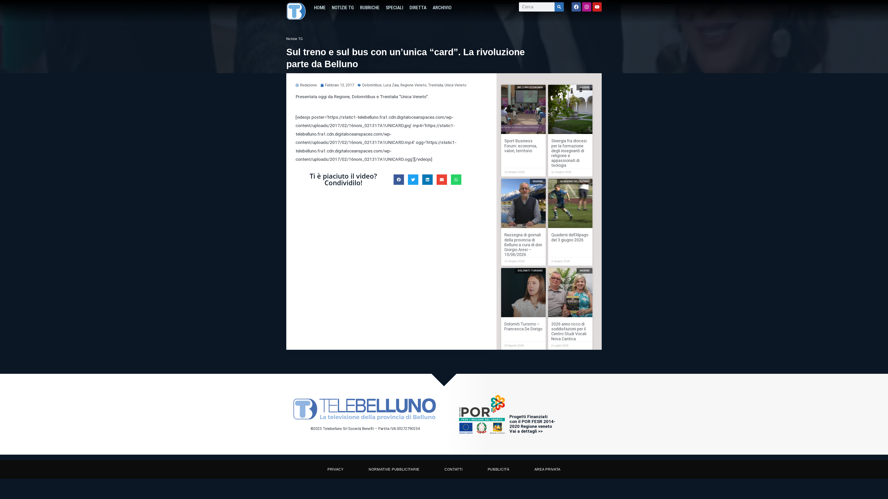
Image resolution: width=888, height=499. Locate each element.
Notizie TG (343, 7)
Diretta (418, 7)
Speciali (394, 7)
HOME (320, 7)
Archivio (442, 7)
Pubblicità (498, 469)
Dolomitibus (372, 85)
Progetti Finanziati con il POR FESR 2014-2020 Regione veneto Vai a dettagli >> (532, 424)
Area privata (547, 469)
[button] (399, 179)
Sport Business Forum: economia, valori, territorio (520, 146)
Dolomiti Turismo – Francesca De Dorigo (523, 326)
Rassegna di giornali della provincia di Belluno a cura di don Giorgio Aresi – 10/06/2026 (523, 245)
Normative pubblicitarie (394, 469)
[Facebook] (576, 7)
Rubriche (369, 7)
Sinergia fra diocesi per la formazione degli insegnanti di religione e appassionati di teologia (569, 153)
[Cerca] (559, 7)
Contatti (453, 469)
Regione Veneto (413, 85)
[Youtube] (597, 7)
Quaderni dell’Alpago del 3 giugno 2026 (569, 237)
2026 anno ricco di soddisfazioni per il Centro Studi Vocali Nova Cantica (568, 331)
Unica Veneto (455, 85)
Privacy (335, 469)
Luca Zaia (391, 85)
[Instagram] (586, 7)
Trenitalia (435, 85)
